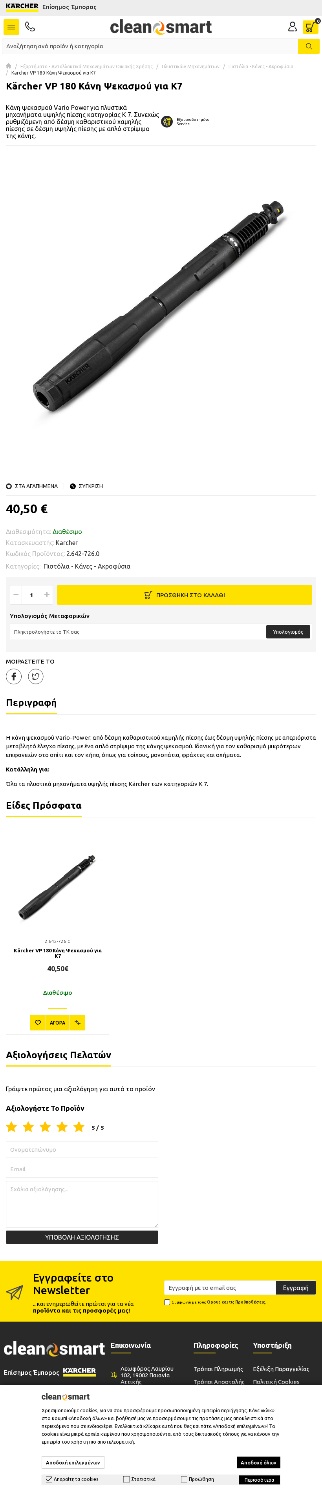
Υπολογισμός (288, 632)
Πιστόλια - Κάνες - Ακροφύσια (261, 66)
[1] (11, 1127)
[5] (78, 1127)
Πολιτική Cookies (276, 1381)
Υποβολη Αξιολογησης (82, 1237)
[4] (62, 1127)
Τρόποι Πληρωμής (218, 1369)
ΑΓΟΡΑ (57, 1022)
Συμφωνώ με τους (219, 1302)
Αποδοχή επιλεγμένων (73, 1462)
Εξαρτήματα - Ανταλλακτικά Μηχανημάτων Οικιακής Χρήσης (86, 66)
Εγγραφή (296, 1287)
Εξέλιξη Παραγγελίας (281, 1369)
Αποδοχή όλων (258, 1462)
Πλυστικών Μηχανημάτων (191, 66)
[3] (45, 1127)
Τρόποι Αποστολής (219, 1381)
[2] (28, 1127)
